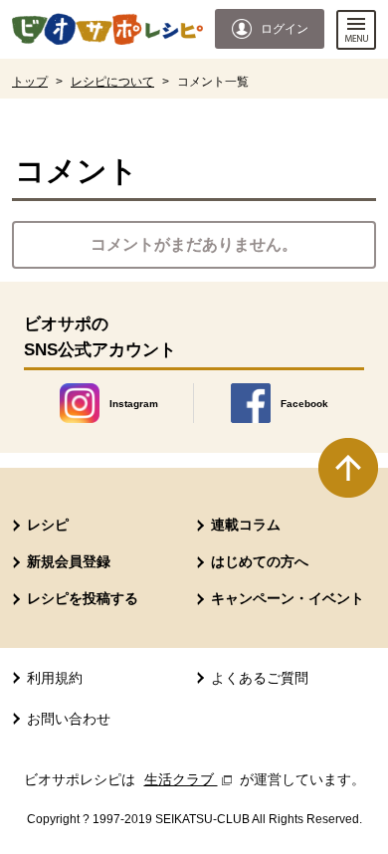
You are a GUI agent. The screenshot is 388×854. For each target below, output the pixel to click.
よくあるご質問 (259, 678)
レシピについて (112, 82)
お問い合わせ (68, 719)
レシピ (48, 525)
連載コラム (246, 525)
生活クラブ (190, 779)
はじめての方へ (259, 561)
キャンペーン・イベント (287, 598)
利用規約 (55, 678)
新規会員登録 (68, 561)
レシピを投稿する (82, 598)
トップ (30, 82)
